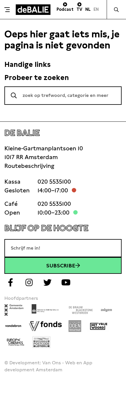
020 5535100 (54, 181)
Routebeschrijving (29, 165)
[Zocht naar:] (63, 95)
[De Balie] (33, 9)
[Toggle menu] (7, 9)
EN (96, 9)
